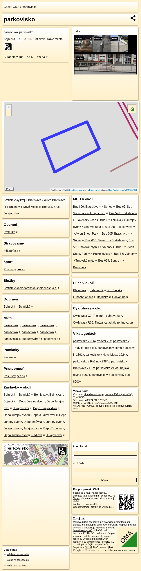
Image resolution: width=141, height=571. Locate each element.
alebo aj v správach (17, 565)
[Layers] (132, 109)
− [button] (9, 113)
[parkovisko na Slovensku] (9, 46)
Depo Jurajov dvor (31, 401)
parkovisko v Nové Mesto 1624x (106, 354)
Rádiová (36, 435)
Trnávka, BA (49, 206)
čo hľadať (79, 463)
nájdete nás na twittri (18, 554)
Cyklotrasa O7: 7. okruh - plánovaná (96, 315)
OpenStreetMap (75, 189)
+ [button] (9, 107)
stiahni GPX (79, 403)
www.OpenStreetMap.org (117, 522)
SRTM (88, 547)
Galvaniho (119, 297)
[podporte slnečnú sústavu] (105, 73)
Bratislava (34, 200)
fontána (8, 357)
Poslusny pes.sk (14, 269)
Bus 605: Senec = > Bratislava (105, 240)
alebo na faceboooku (18, 560)
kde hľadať (80, 446)
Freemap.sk (94, 189)
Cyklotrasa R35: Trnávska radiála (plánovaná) (103, 322)
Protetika (9, 232)
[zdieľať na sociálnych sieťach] (133, 18)
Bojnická (12, 39)
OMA (16, 6)
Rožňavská (114, 290)
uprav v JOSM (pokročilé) (118, 394)
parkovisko (29, 6)
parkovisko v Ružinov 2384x (91, 361)
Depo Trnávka (33, 421)
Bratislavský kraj (14, 200)
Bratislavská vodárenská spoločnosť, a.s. (30, 288)
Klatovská (79, 290)
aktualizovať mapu (94, 394)
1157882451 (79, 397)
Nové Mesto (31, 206)
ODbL (114, 524)
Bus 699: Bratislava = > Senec (92, 206)
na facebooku (99, 492)
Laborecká (97, 290)
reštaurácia (11, 250)
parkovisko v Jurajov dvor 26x (92, 341)
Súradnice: (11, 57)
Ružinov (14, 206)
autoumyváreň (31, 338)
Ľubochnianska (83, 297)
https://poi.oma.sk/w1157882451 (122, 189)
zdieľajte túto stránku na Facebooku (92, 495)
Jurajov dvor (12, 213)
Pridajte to (78, 550)
